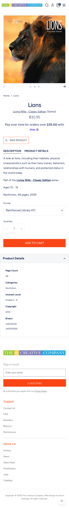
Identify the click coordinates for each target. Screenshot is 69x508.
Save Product (18, 140)
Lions (16, 95)
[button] (34, 258)
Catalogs (8, 480)
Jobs (5, 474)
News (6, 456)
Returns (7, 426)
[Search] (47, 5)
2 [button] (34, 86)
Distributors (9, 468)
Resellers (8, 420)
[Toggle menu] (63, 5)
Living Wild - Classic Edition (29, 111)
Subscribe (34, 383)
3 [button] (38, 86)
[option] (34, 49)
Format (7, 203)
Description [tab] (12, 151)
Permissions (9, 432)
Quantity (7, 221)
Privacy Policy (41, 391)
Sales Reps (9, 462)
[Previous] (4, 86)
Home (6, 95)
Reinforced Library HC (21, 210)
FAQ (5, 414)
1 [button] (30, 87)
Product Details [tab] (36, 151)
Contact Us (9, 408)
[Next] (64, 86)
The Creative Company (32, 495)
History (7, 450)
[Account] (52, 5)
